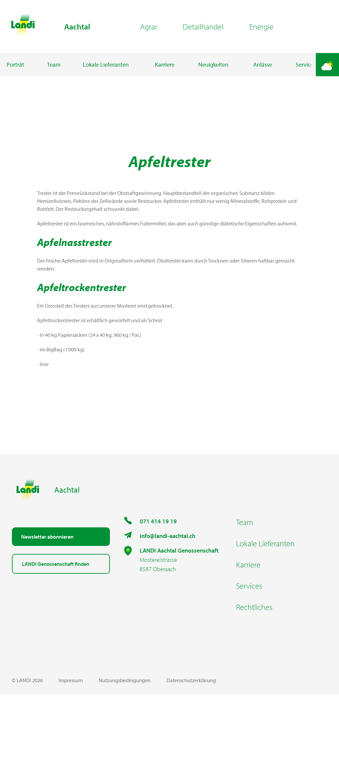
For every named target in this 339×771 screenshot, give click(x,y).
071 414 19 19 (158, 521)
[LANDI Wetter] (327, 64)
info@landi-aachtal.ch (167, 536)
